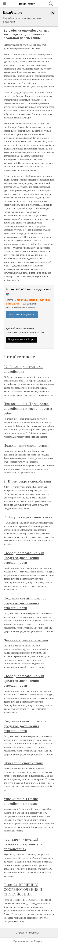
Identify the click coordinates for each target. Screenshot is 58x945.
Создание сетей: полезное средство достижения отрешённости (25, 603)
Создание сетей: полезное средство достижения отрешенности (25, 726)
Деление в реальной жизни (26, 640)
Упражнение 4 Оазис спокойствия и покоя (21, 801)
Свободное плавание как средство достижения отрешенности (24, 680)
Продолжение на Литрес (21, 339)
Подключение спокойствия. (26, 445)
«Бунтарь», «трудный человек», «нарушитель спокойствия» (23, 844)
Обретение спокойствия (23, 762)
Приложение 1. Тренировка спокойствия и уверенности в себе (28, 408)
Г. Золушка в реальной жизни (28, 517)
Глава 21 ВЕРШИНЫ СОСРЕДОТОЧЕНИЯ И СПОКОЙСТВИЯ (23, 889)
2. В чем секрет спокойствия (27, 481)
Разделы (34, 932)
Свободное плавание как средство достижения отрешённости (24, 557)
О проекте (21, 932)
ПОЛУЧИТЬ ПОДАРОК (22, 314)
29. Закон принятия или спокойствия (23, 369)
